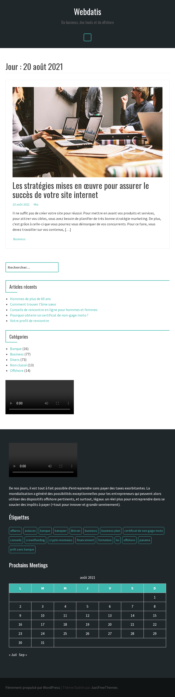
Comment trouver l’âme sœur (33, 304)
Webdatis (87, 11)
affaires (15, 531)
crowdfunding (35, 540)
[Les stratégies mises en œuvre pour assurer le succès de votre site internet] (87, 131)
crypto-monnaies (60, 540)
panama (144, 540)
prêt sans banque (22, 549)
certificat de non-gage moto (143, 531)
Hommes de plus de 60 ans (30, 298)
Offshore (16, 370)
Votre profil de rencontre (29, 320)
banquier (61, 531)
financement (85, 540)
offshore (129, 540)
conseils (16, 540)
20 (110, 624)
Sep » (23, 654)
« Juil (13, 654)
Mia (36, 204)
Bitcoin (75, 531)
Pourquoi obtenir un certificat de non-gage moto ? (49, 315)
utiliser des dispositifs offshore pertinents (41, 499)
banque (45, 531)
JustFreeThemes (104, 687)
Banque (16, 348)
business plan (110, 531)
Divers (15, 359)
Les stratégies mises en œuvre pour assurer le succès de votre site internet (81, 189)
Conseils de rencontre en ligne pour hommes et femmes (54, 309)
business (91, 531)
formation (105, 540)
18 (65, 624)
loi (117, 540)
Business (19, 239)
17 (42, 624)
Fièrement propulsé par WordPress (32, 687)
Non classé (18, 365)
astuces (30, 531)
